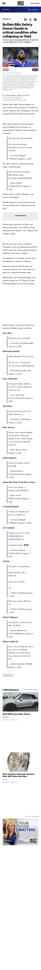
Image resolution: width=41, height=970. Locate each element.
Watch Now (34, 3)
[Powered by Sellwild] (35, 816)
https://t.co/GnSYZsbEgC (18, 490)
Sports (7, 19)
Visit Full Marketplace (31, 690)
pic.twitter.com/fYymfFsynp (23, 365)
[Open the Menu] (4, 3)
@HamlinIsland (14, 539)
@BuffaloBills (14, 535)
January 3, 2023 (24, 158)
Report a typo (8, 675)
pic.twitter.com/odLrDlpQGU (20, 177)
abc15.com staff (23, 95)
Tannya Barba (10, 95)
